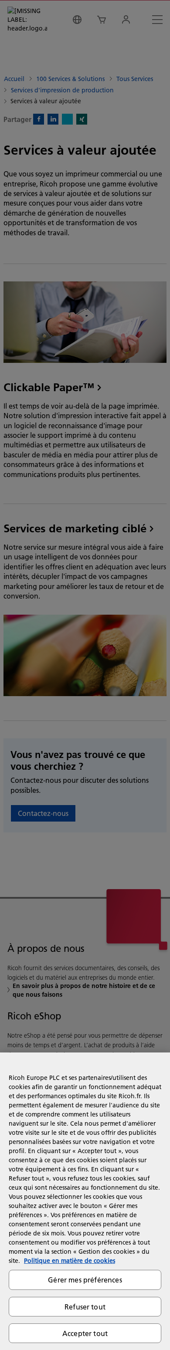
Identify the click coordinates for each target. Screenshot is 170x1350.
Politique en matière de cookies (69, 1261)
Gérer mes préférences (85, 1279)
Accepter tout (85, 1333)
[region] (85, 1201)
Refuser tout (85, 1306)
